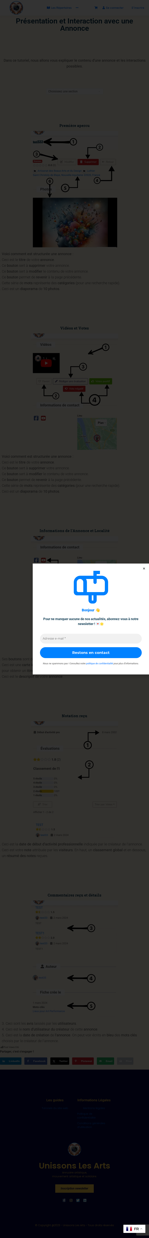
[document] (74, 619)
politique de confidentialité (99, 663)
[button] (144, 568)
